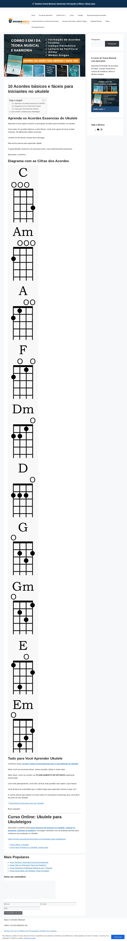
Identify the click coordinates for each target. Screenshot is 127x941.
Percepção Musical (38, 27)
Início (33, 15)
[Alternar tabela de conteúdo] (42, 100)
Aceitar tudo (118, 937)
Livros (72, 15)
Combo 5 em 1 (61, 15)
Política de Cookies (30, 938)
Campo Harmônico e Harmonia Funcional (45, 21)
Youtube (80, 15)
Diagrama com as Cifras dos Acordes (28, 106)
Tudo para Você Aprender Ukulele (27, 109)
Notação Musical (96, 21)
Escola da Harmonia (45, 15)
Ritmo (107, 21)
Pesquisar (95, 39)
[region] (63, 936)
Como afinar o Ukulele (19, 845)
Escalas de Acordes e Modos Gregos (74, 21)
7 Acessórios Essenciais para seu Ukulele (26, 803)
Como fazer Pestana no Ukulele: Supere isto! (29, 847)
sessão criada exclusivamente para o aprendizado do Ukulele (50, 764)
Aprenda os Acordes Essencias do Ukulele (30, 103)
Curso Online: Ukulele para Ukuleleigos (25, 112)
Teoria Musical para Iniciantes (96, 15)
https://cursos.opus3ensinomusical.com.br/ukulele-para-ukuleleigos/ (37, 839)
